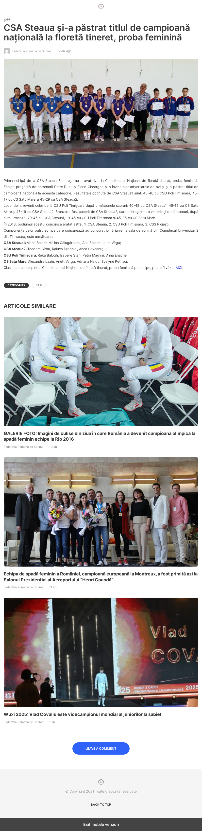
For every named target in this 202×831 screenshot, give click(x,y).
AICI (179, 267)
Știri (7, 20)
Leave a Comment (101, 748)
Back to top (101, 804)
